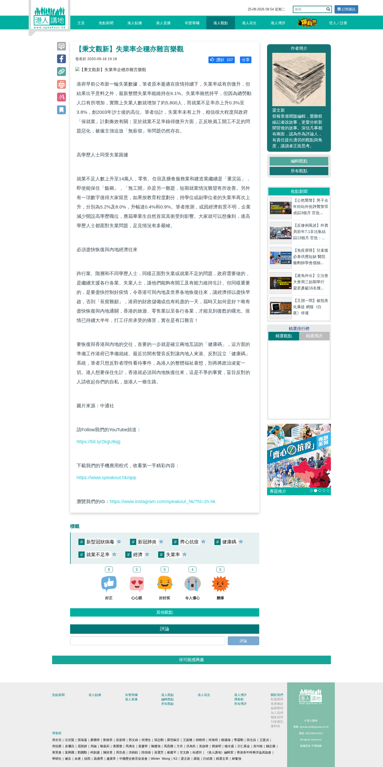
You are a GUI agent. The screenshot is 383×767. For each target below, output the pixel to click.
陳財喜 (108, 752)
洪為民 (191, 746)
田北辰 (251, 740)
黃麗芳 (159, 752)
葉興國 (69, 752)
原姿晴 (120, 740)
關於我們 (277, 695)
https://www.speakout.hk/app (106, 477)
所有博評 (240, 704)
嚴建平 (171, 752)
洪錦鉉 (133, 752)
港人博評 (278, 23)
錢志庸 (270, 746)
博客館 (239, 699)
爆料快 (275, 726)
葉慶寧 (143, 746)
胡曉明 (200, 740)
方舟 (180, 746)
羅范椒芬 (173, 740)
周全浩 (56, 740)
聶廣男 (98, 758)
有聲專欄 (192, 23)
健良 (68, 758)
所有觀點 (299, 171)
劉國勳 (82, 752)
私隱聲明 (277, 699)
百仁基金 (243, 746)
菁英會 (56, 752)
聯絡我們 (277, 717)
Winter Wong (160, 758)
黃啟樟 (203, 746)
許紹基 (208, 758)
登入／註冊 (338, 23)
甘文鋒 (184, 752)
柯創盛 (95, 752)
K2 (175, 758)
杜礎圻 (197, 752)
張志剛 (159, 740)
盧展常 (111, 758)
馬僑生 (130, 746)
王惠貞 (264, 740)
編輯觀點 (299, 161)
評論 (243, 641)
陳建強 (155, 746)
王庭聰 (187, 740)
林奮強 (236, 758)
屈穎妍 (82, 746)
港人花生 (249, 23)
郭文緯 (133, 740)
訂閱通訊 (348, 9)
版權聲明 (277, 708)
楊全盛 (229, 746)
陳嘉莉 (104, 746)
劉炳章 (108, 740)
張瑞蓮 (82, 740)
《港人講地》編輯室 (219, 752)
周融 (93, 746)
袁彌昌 (69, 746)
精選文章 (222, 758)
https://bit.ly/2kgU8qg (98, 441)
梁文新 (185, 758)
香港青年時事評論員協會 (254, 752)
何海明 (213, 740)
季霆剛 (238, 740)
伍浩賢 (69, 740)
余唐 (78, 758)
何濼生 (146, 740)
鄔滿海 (226, 740)
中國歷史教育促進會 (133, 758)
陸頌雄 (146, 752)
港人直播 (163, 23)
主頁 (81, 23)
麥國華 (95, 740)
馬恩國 (168, 746)
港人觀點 (220, 23)
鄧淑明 (216, 746)
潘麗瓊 (117, 746)
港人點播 (134, 23)
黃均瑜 (258, 746)
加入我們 (277, 713)
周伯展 (56, 746)
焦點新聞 (106, 23)
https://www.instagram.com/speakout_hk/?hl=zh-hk (162, 501)
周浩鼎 (120, 752)
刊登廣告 (277, 722)
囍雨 (87, 758)
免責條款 (277, 704)
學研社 (56, 758)
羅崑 (197, 758)
